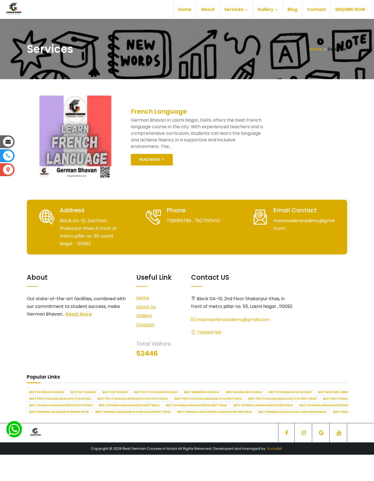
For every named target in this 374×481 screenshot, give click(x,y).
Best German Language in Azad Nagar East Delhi (133, 412)
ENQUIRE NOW (350, 9)
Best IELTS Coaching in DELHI (156, 392)
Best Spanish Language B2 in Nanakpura (331, 405)
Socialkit (274, 448)
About (208, 9)
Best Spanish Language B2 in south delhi (61, 405)
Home (184, 9)
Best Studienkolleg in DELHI (290, 392)
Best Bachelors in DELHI (244, 392)
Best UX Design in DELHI (46, 392)
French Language (159, 111)
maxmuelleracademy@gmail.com (232, 319)
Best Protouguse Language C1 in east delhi (208, 399)
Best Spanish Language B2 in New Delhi (263, 405)
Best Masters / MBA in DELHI (339, 392)
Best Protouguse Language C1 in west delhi (282, 399)
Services (234, 9)
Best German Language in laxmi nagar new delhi (214, 412)
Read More (79, 314)
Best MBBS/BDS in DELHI (201, 392)
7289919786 (208, 333)
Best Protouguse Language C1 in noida (60, 399)
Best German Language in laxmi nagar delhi (292, 412)
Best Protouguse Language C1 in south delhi (132, 399)
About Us (146, 307)
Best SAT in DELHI (83, 392)
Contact (316, 9)
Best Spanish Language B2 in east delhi (129, 405)
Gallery (266, 9)
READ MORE (150, 159)
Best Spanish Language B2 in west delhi (196, 405)
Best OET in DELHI (115, 392)
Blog (292, 9)
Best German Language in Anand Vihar (59, 412)
